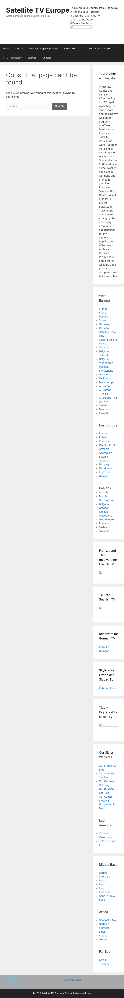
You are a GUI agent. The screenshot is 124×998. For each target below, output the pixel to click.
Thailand (104, 963)
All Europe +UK (108, 386)
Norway (103, 401)
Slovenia (104, 531)
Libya (102, 931)
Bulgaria (104, 504)
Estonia (103, 456)
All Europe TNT (108, 397)
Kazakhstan (106, 468)
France (103, 308)
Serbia (103, 527)
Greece (103, 374)
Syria (102, 899)
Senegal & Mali (108, 920)
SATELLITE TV (71, 48)
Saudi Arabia (107, 895)
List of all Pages (73, 979)
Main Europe (106, 382)
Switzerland (106, 370)
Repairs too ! (106, 241)
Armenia (104, 448)
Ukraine (103, 476)
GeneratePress (83, 993)
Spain (102, 320)
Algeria (103, 935)
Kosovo (103, 511)
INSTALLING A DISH (99, 48)
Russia (103, 433)
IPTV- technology (12, 57)
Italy (101, 335)
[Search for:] (29, 106)
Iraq (101, 888)
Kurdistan (105, 472)
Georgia (104, 460)
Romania (104, 441)
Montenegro (106, 519)
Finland (103, 413)
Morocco (104, 939)
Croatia (103, 507)
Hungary (104, 464)
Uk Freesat (105, 378)
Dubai (102, 880)
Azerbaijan (105, 452)
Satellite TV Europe (37, 10)
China (102, 959)
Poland (103, 437)
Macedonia (106, 515)
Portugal (104, 366)
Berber (103, 872)
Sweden (104, 405)
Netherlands (106, 347)
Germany (104, 324)
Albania (103, 492)
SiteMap (32, 57)
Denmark (104, 409)
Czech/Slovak (107, 445)
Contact (46, 57)
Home (6, 48)
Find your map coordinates (43, 48)
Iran (101, 884)
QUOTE (19, 48)
